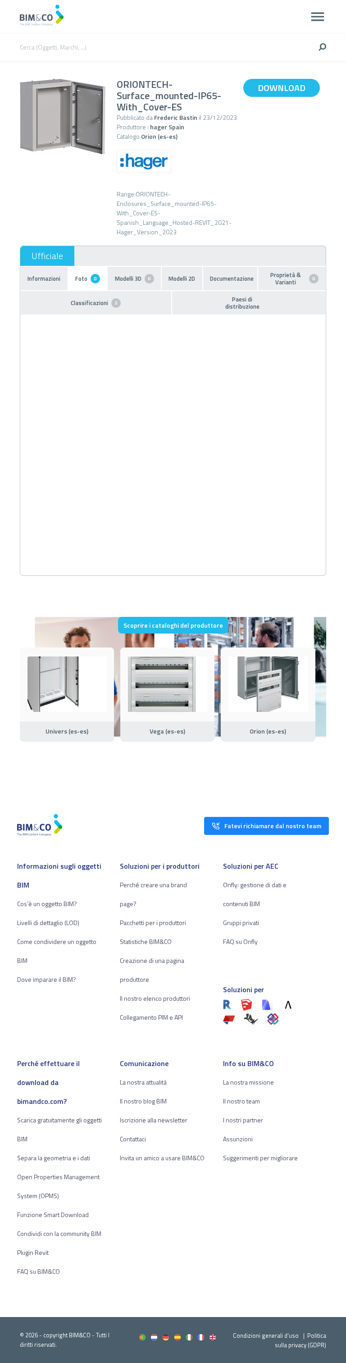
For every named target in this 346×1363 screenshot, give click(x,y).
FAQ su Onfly (240, 941)
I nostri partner (243, 1120)
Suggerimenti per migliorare (260, 1157)
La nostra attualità (143, 1082)
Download (281, 88)
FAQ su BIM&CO (38, 1271)
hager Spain (167, 127)
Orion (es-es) (159, 136)
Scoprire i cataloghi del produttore (173, 625)
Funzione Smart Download (53, 1214)
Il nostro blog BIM (143, 1101)
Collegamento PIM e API (151, 1017)
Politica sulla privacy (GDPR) (300, 1340)
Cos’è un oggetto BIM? (47, 903)
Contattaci (133, 1139)
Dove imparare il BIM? (46, 979)
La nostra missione (248, 1082)
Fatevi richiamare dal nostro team (272, 825)
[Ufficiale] (47, 256)
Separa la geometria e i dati (53, 1157)
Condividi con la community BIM (59, 1233)
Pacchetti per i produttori (153, 922)
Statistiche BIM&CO (146, 941)
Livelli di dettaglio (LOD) (48, 922)
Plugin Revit (33, 1252)
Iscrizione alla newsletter (153, 1120)
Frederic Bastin (175, 117)
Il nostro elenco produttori (155, 998)
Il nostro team (241, 1101)
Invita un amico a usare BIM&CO (162, 1157)
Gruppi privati (241, 922)
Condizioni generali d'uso (266, 1335)
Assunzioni (238, 1139)
